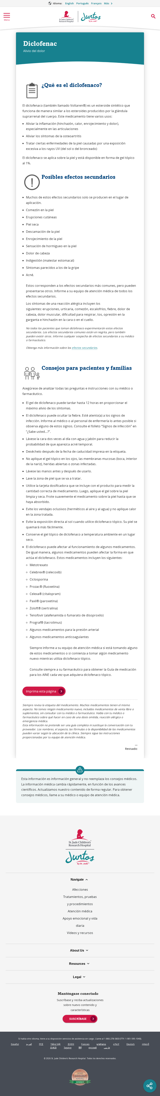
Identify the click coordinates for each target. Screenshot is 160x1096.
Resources (77, 963)
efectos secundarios (84, 348)
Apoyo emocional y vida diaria (80, 922)
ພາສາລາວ (101, 1044)
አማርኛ (116, 1044)
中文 (41, 1044)
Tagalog (67, 1047)
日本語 (53, 1047)
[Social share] (149, 1085)
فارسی (107, 1047)
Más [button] (106, 3)
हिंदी (80, 1047)
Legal (77, 977)
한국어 (71, 1044)
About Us (77, 950)
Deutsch (130, 1044)
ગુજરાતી (145, 1044)
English (69, 3)
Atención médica (80, 911)
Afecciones (80, 889)
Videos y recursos (80, 933)
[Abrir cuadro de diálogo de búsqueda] (153, 16)
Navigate (77, 879)
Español (15, 1044)
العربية (29, 1044)
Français (96, 3)
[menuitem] (80, 1018)
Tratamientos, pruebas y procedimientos (80, 900)
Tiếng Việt (55, 1044)
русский (93, 1047)
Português (82, 3)
